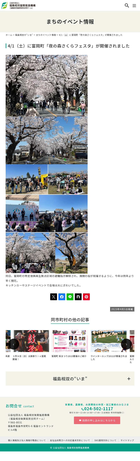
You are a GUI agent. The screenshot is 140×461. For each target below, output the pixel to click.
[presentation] (13, 344)
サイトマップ (127, 440)
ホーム (9, 34)
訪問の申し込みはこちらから (99, 420)
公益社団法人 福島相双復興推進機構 (71, 447)
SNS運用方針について (105, 440)
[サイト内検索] (127, 5)
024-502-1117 (98, 408)
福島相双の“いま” (24, 34)
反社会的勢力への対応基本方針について (70, 440)
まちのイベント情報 (46, 34)
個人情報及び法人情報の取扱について (27, 440)
